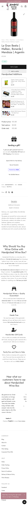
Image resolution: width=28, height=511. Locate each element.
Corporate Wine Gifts (7, 452)
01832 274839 (20, 361)
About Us (4, 442)
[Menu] (2, 6)
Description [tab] (14, 201)
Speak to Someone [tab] (14, 208)
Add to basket (14, 67)
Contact (4, 446)
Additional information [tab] (14, 205)
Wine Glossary (5, 477)
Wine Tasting (5, 449)
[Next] (24, 406)
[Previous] (4, 406)
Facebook (4, 487)
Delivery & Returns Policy (8, 474)
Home (3, 40)
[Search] (22, 6)
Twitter (3, 490)
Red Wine (12, 40)
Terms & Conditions (7, 471)
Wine (7, 40)
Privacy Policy (5, 468)
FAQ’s (3, 462)
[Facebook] (6, 192)
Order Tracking (5, 465)
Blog (3, 439)
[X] (9, 192)
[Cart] (25, 6)
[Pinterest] (12, 192)
